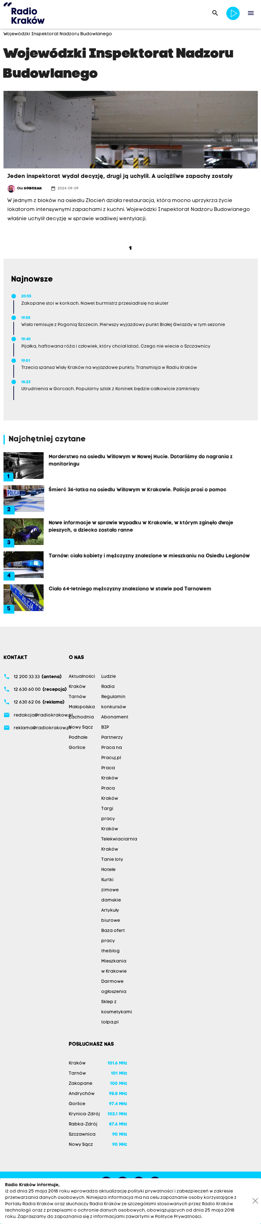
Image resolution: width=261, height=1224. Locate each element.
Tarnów (77, 697)
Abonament (114, 717)
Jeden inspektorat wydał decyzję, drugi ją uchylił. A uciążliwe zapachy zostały (120, 176)
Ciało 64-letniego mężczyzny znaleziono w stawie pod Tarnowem (130, 589)
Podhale (78, 737)
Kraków (77, 686)
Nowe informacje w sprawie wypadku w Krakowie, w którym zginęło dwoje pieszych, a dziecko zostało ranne (141, 526)
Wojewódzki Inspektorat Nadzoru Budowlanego (58, 34)
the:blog (110, 951)
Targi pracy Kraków (109, 819)
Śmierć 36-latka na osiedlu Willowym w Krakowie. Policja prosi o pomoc (138, 490)
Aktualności (82, 676)
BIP (105, 727)
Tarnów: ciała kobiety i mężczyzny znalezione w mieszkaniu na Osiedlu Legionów (149, 556)
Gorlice (77, 747)
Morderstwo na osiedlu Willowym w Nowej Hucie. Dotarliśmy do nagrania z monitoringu (141, 460)
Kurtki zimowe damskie (111, 890)
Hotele (108, 869)
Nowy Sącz (81, 727)
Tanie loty (112, 859)
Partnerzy (112, 737)
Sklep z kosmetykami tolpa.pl (116, 1012)
